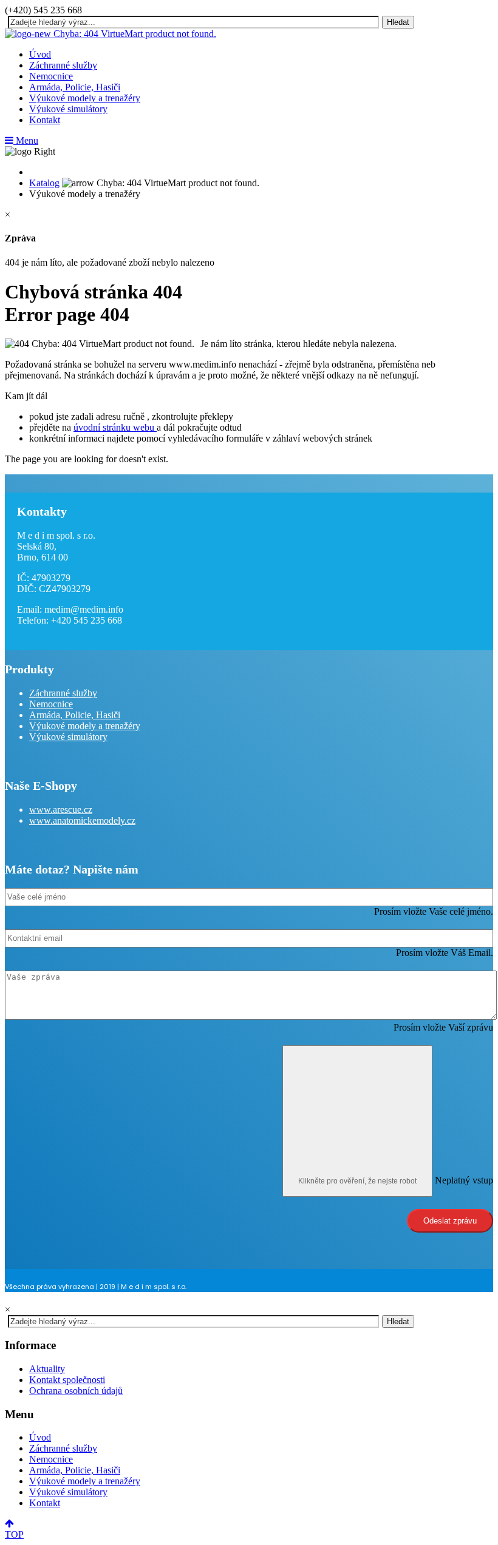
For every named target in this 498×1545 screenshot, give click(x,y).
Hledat (398, 22)
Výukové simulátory (68, 109)
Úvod (40, 54)
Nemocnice (51, 76)
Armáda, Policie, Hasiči (74, 87)
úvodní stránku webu (115, 427)
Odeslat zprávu (450, 1220)
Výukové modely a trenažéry (84, 98)
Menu (25, 140)
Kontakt (44, 120)
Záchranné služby (63, 65)
